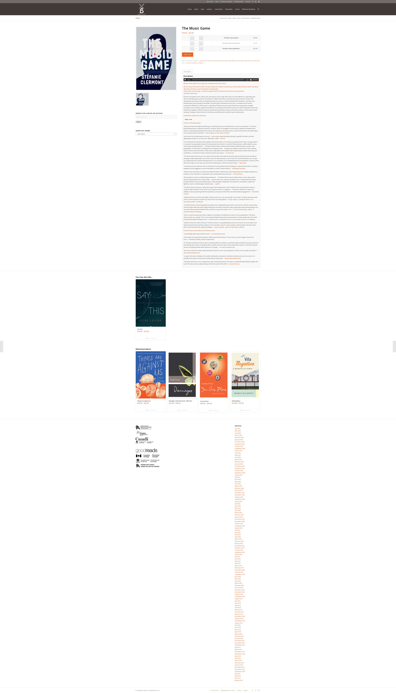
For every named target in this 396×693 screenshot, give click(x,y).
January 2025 (239, 464)
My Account (210, 1)
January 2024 (239, 490)
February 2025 (239, 462)
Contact (248, 1)
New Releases (233, 60)
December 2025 (240, 442)
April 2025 (238, 457)
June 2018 (238, 627)
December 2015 (240, 667)
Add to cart (187, 54)
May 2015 (238, 676)
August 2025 (238, 451)
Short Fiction (248, 60)
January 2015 (239, 680)
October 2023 (239, 497)
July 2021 (237, 557)
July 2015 (237, 674)
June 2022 (238, 532)
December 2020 (240, 570)
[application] (221, 79)
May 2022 (238, 534)
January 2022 (239, 543)
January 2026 (239, 440)
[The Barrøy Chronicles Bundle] (1, 346)
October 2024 (239, 470)
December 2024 (240, 466)
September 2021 (240, 552)
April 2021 (238, 563)
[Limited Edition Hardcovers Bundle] (394, 346)
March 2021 (238, 565)
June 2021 (238, 559)
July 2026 (237, 429)
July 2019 (237, 601)
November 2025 (240, 444)
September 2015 (240, 671)
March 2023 (238, 512)
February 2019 (239, 612)
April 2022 (238, 537)
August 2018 (238, 623)
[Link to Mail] (258, 1)
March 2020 (238, 583)
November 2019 (240, 592)
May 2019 (238, 605)
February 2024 (239, 488)
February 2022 (239, 541)
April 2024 (238, 484)
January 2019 (239, 614)
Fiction (208, 60)
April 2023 (238, 510)
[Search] (258, 9)
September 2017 (240, 645)
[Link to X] (255, 1)
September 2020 (240, 574)
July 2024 (237, 477)
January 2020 (239, 587)
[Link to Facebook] (252, 1)
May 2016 (238, 656)
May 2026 (238, 431)
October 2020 (239, 572)
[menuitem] (210, 1)
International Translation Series (219, 60)
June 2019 (238, 603)
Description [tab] (187, 71)
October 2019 (239, 594)
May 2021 (238, 561)
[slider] (256, 79)
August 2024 (238, 475)
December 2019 (240, 590)
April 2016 (238, 658)
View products (151, 338)
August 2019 (238, 599)
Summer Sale (256, 60)
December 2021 (240, 546)
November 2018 (240, 616)
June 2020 (238, 576)
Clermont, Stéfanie (191, 63)
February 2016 (239, 663)
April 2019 (238, 607)
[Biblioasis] (142, 9)
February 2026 (239, 437)
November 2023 (240, 495)
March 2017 (238, 649)
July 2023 (237, 504)
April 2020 (238, 581)
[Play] (185, 80)
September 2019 (240, 596)
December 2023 (240, 493)
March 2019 (238, 610)
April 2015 (238, 678)
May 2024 (238, 482)
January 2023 (239, 517)
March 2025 (238, 459)
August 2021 (238, 554)
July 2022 (237, 530)
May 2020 (238, 579)
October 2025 (239, 446)
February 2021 (239, 568)
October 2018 (239, 618)
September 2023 (240, 499)
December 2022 (240, 519)
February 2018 (239, 636)
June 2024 (238, 479)
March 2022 (238, 539)
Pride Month (240, 60)
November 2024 (240, 468)
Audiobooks (203, 60)
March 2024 (238, 486)
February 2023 (239, 515)
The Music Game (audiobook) (231, 48)
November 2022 (240, 521)
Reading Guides (239, 1)
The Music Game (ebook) (231, 38)
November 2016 (240, 652)
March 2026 (238, 435)
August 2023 (238, 501)
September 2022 (240, 526)
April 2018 (238, 632)
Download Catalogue (226, 1)
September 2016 (240, 654)
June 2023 (238, 506)
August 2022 (238, 528)
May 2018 (238, 630)
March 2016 (238, 660)
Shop (216, 1)
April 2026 (238, 433)
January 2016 (239, 665)
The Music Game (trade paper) (231, 43)
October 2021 (239, 550)
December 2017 (240, 641)
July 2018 (237, 625)
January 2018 (239, 638)
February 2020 (239, 585)
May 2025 (238, 455)
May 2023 (238, 508)
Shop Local (188, 119)
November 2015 (240, 669)
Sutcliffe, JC (200, 63)
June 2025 (238, 453)
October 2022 (239, 523)
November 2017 (240, 643)
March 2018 (238, 634)
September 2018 (240, 621)
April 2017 (238, 647)
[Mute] (251, 80)
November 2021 (240, 548)
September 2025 (240, 448)
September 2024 (240, 473)
